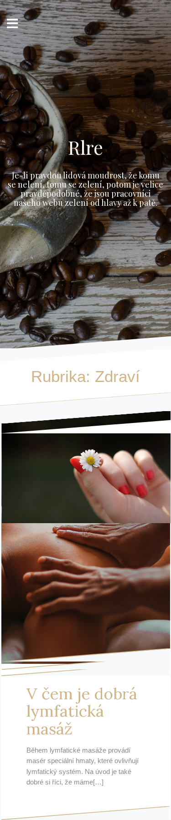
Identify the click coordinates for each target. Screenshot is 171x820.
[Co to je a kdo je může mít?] (86, 467)
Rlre (85, 147)
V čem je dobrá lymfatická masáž (81, 711)
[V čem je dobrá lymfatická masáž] (85, 537)
